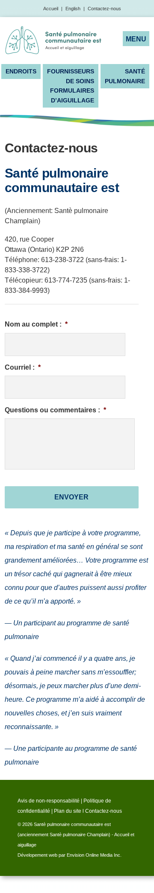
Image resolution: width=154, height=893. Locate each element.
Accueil (50, 8)
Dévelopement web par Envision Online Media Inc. (69, 855)
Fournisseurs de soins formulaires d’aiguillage (70, 85)
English (72, 8)
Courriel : (23, 367)
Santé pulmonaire (125, 76)
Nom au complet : (36, 324)
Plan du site (67, 811)
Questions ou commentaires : (55, 410)
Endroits (21, 71)
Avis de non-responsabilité (49, 801)
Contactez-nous (104, 8)
